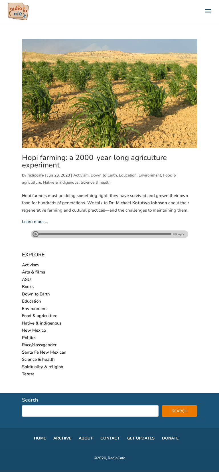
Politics (29, 338)
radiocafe (35, 175)
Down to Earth (104, 175)
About (86, 438)
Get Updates (141, 438)
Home (40, 438)
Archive (62, 438)
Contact (110, 438)
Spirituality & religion (42, 367)
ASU (26, 279)
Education (128, 175)
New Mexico (34, 330)
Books (28, 286)
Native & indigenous (61, 182)
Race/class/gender (39, 345)
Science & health (96, 182)
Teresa (28, 374)
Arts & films (33, 272)
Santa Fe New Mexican (44, 352)
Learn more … (35, 221)
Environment (150, 175)
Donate (170, 438)
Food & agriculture (39, 316)
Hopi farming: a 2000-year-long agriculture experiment (94, 161)
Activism (81, 175)
